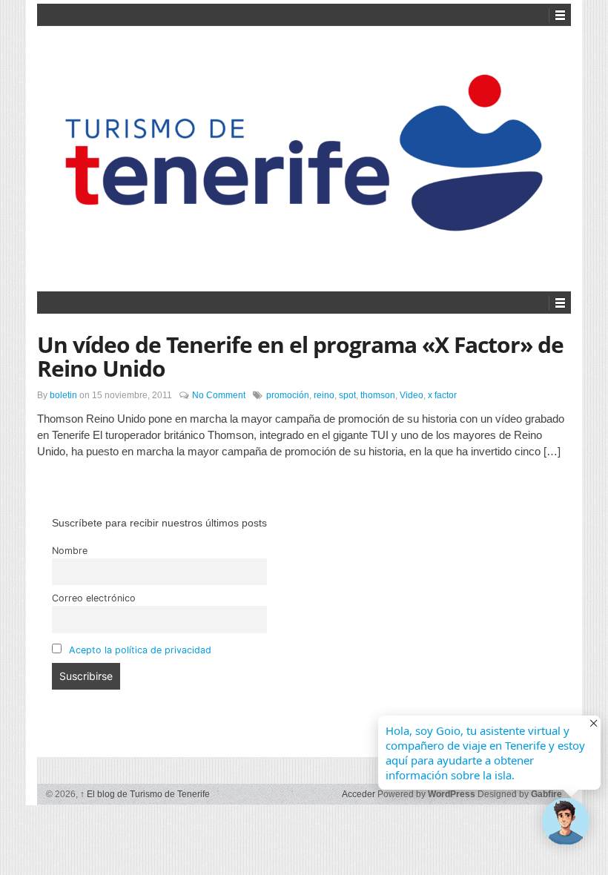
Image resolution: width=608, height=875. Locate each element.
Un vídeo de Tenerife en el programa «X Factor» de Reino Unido (300, 356)
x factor (442, 395)
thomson (377, 395)
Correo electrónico (94, 598)
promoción (287, 395)
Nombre (69, 550)
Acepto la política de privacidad (140, 650)
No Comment (218, 395)
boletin (63, 395)
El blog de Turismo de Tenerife (145, 794)
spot (347, 395)
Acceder (358, 794)
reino (324, 395)
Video (411, 395)
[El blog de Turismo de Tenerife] (304, 156)
